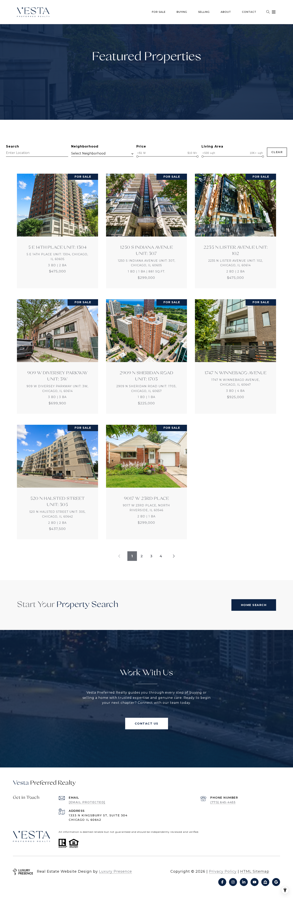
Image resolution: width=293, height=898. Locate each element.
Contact (249, 11)
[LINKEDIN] (244, 882)
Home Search (254, 605)
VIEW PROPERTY (57, 231)
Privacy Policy (223, 871)
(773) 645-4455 (223, 802)
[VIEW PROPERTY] (57, 227)
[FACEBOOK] (222, 882)
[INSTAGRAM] (233, 882)
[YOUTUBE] (255, 882)
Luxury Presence (115, 871)
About (226, 11)
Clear (277, 152)
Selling (204, 11)
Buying (182, 11)
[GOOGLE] (276, 882)
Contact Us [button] (146, 723)
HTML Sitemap (254, 871)
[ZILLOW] (265, 882)
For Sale (159, 11)
